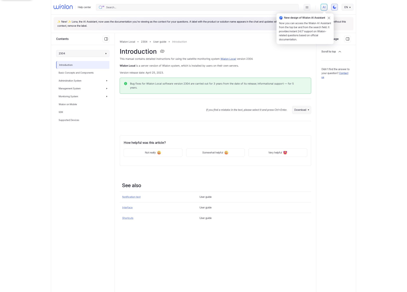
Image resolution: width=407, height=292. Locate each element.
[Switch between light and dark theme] (334, 7)
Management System (70, 88)
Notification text (131, 196)
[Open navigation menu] (307, 7)
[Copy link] (162, 51)
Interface (127, 207)
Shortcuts (127, 218)
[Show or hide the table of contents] (347, 39)
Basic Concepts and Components (76, 72)
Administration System (70, 80)
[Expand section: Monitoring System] (106, 96)
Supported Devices (69, 120)
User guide (159, 41)
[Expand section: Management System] (106, 89)
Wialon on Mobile (68, 104)
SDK (61, 112)
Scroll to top (328, 51)
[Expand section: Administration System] (106, 81)
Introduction (66, 65)
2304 (144, 41)
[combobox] (200, 7)
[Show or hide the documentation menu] (106, 39)
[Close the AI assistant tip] (329, 18)
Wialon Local (127, 41)
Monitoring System (68, 96)
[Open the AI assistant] (324, 7)
